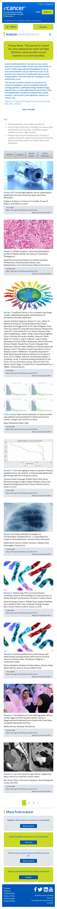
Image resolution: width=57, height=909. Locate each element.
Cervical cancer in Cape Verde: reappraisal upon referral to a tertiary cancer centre (27, 775)
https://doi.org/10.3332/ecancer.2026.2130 (21, 271)
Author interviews (45, 154)
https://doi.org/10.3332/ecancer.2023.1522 (21, 733)
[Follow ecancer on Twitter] (40, 889)
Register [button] (47, 12)
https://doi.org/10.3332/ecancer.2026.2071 (21, 373)
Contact (7, 888)
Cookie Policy (9, 893)
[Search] (50, 34)
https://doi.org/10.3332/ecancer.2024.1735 (21, 613)
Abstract (35, 213)
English (41, 4)
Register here (28, 826)
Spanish (50, 4)
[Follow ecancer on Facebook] (35, 889)
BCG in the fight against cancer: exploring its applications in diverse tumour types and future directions (28, 195)
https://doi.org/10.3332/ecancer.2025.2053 (21, 493)
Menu (13, 26)
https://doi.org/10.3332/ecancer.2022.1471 (21, 789)
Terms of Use (9, 896)
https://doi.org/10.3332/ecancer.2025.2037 (21, 552)
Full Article (43, 213)
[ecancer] (15, 8)
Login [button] (38, 12)
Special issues (31, 154)
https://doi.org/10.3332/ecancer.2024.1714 (21, 674)
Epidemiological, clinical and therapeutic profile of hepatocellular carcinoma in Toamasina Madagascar (26, 254)
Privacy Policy (9, 901)
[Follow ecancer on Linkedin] (46, 889)
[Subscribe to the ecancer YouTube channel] (51, 889)
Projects (7, 891)
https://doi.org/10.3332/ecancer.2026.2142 (21, 210)
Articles (9, 154)
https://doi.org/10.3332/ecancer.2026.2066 (21, 429)
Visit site (28, 842)
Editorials (20, 155)
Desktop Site (9, 898)
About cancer (28, 861)
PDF (49, 213)
